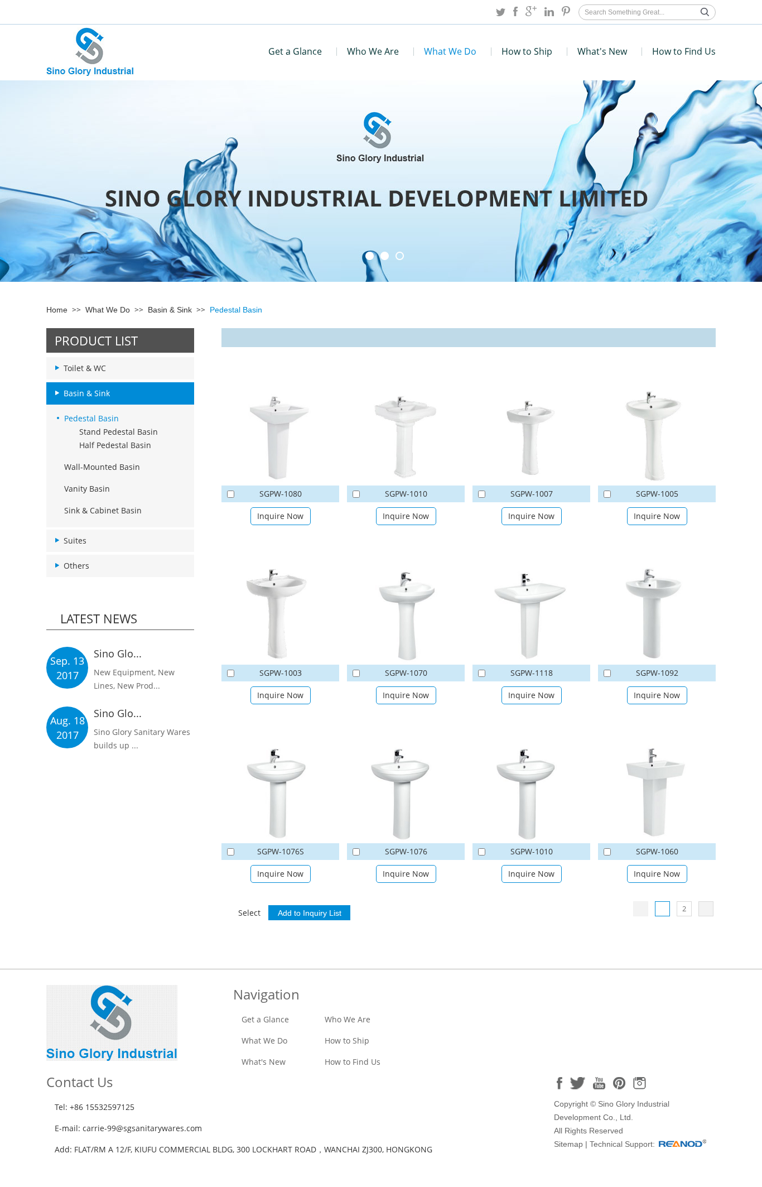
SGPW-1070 (406, 672)
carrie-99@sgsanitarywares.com (142, 1128)
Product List (96, 340)
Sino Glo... (118, 653)
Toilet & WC (85, 368)
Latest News (98, 618)
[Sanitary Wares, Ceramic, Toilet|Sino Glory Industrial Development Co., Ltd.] (90, 73)
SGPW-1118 (531, 672)
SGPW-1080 (280, 493)
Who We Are (373, 51)
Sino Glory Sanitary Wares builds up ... (142, 739)
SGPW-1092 (657, 672)
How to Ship (526, 51)
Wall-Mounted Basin (102, 467)
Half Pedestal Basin (115, 445)
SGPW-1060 (657, 851)
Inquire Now (280, 516)
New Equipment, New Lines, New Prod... (134, 679)
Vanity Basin (87, 488)
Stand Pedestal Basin (118, 431)
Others (76, 565)
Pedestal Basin (236, 309)
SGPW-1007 (531, 493)
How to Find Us (684, 51)
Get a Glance (295, 51)
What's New (602, 51)
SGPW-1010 (406, 493)
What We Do (450, 51)
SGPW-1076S (280, 851)
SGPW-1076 (406, 851)
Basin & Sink (170, 309)
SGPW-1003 (280, 672)
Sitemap (568, 1144)
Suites (75, 540)
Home (56, 309)
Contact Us (79, 1082)
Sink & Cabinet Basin (103, 510)
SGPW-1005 (657, 493)
